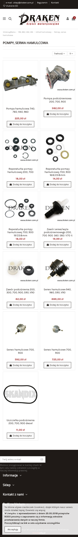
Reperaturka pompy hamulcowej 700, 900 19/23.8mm (20, 232)
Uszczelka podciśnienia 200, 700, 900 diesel (20, 422)
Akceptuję (13, 529)
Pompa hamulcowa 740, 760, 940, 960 (20, 110)
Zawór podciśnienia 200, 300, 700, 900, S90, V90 (20, 291)
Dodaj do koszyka (22, 124)
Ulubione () (11, 6)
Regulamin (42, 3)
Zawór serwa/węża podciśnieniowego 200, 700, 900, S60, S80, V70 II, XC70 (57, 234)
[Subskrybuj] (41, 459)
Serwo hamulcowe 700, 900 (20, 351)
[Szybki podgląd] (35, 78)
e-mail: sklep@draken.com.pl (20, 3)
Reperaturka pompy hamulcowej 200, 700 (20, 170)
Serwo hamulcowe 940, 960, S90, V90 (57, 291)
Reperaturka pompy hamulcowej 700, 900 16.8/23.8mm (57, 171)
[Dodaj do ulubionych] (35, 65)
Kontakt (55, 3)
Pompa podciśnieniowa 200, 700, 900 (57, 100)
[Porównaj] (35, 71)
